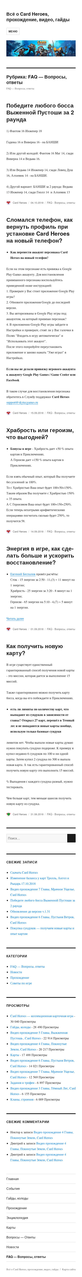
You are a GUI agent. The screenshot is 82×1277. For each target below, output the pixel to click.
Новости (16, 972)
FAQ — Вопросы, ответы (27, 966)
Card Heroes (20, 202)
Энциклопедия (17, 1217)
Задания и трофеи (22, 1082)
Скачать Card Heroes (24, 872)
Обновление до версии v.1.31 (30, 911)
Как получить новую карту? (34, 649)
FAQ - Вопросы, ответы (61, 202)
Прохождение (19, 977)
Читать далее (15, 618)
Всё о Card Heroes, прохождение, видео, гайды (38, 17)
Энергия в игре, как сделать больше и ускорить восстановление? (40, 555)
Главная (12, 1178)
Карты (14, 1055)
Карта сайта (69, 1269)
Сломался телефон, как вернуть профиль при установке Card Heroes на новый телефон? (39, 229)
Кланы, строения (21, 1099)
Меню (13, 31)
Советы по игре (21, 983)
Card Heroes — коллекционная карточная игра (41, 1016)
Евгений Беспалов (22, 574)
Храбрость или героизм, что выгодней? (40, 433)
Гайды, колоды (20, 1027)
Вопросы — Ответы (20, 1237)
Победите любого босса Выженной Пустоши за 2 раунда (40, 112)
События (13, 1188)
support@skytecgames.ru (22, 402)
